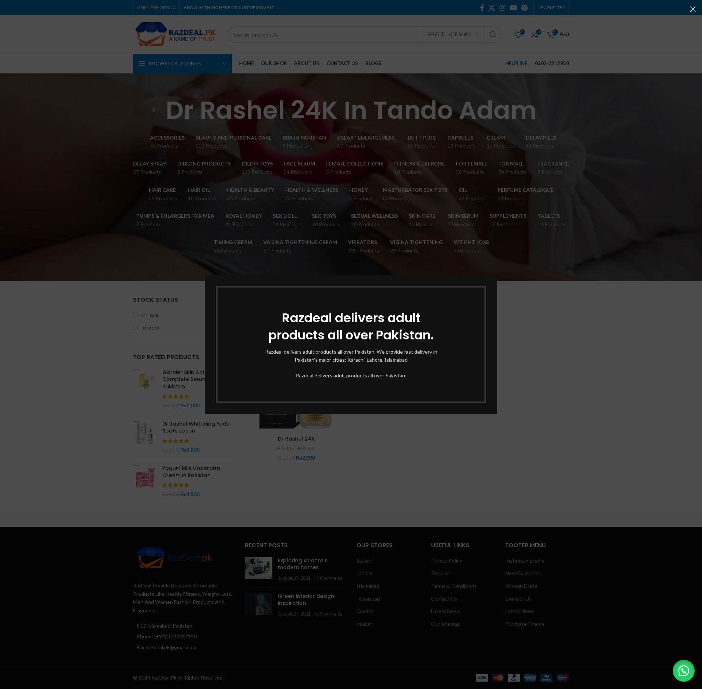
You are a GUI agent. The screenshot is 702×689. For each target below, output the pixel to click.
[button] (684, 671)
